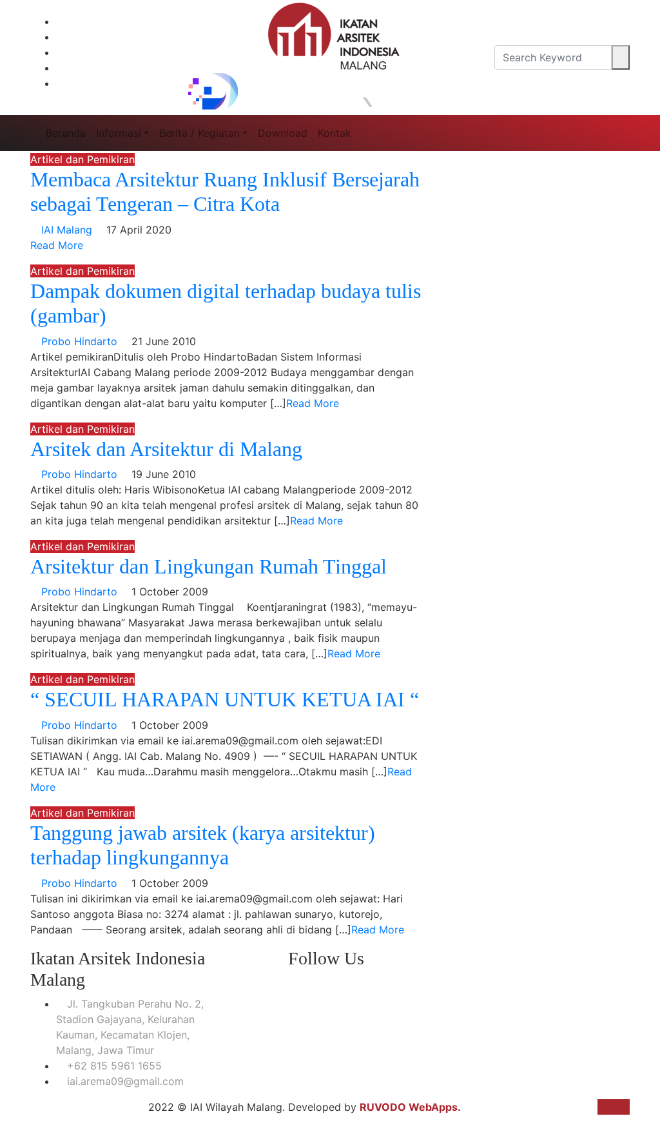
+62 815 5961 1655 (113, 1065)
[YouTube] (111, 83)
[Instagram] (111, 52)
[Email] (111, 37)
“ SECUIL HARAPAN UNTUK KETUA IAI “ (224, 699)
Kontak (334, 132)
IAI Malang (66, 229)
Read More (56, 245)
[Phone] (111, 21)
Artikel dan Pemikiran (82, 159)
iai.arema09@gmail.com (124, 1081)
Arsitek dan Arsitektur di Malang (166, 449)
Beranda (66, 132)
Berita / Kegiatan (199, 132)
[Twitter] (111, 67)
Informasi (118, 132)
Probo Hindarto (79, 341)
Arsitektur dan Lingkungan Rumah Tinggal (208, 566)
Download (282, 132)
